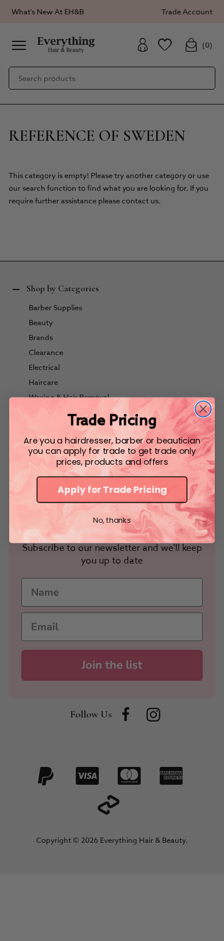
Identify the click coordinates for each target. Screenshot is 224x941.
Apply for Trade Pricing (112, 490)
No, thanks (111, 521)
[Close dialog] (203, 409)
